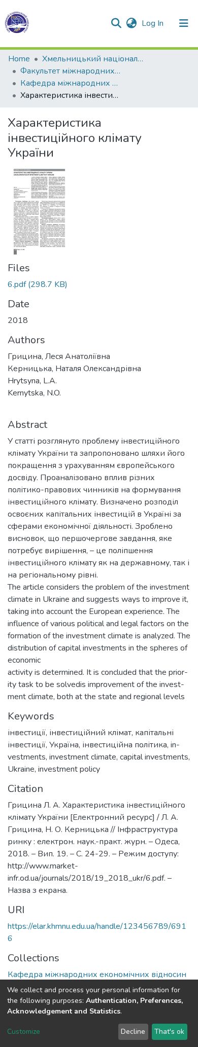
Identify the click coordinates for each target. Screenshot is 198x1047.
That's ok (169, 1031)
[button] (131, 23)
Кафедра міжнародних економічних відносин (71, 83)
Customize (23, 1031)
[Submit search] (116, 23)
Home (19, 58)
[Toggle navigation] (184, 23)
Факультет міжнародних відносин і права (71, 71)
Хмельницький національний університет (93, 58)
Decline (133, 1031)
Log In (154, 23)
